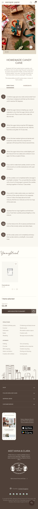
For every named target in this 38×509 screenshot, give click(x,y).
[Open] (3, 2)
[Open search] (31, 2)
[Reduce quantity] (12, 289)
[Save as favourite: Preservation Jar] (16, 264)
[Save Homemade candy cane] (31, 47)
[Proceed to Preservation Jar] (10, 272)
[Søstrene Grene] (12, 2)
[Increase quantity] (17, 289)
